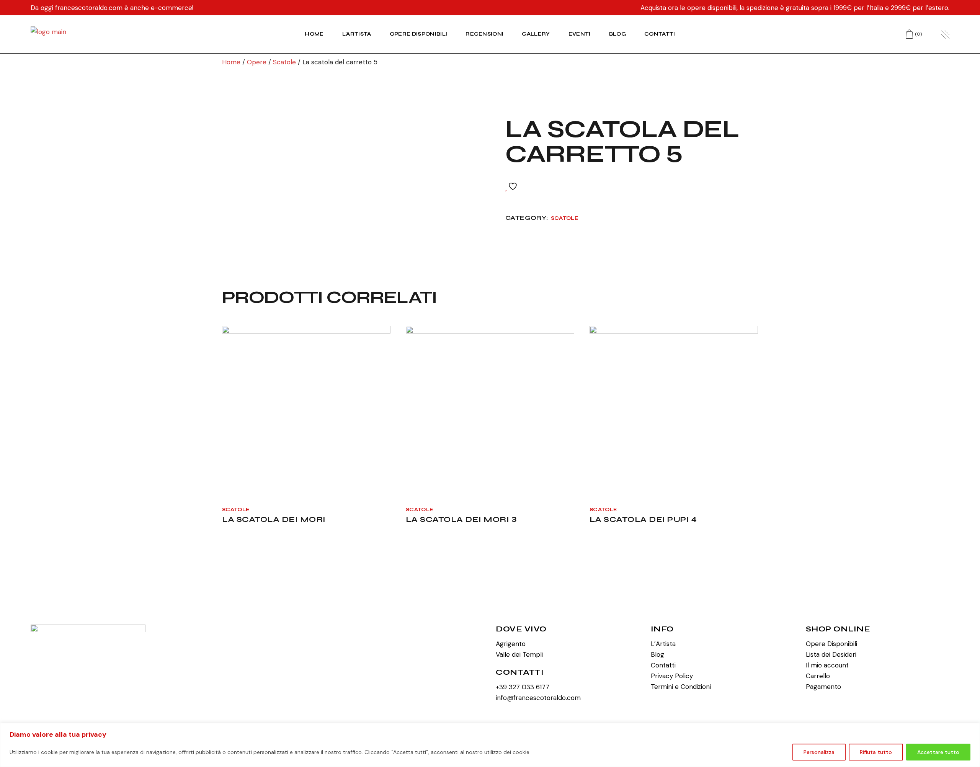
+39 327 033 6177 (522, 687)
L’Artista (663, 643)
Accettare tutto (938, 752)
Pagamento (823, 686)
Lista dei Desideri (831, 654)
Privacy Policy (672, 676)
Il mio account (827, 665)
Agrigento (511, 643)
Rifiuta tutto (876, 752)
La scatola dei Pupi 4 (643, 519)
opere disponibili (712, 7)
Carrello (818, 676)
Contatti (663, 665)
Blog (657, 654)
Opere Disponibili (831, 643)
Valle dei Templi (519, 654)
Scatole (564, 218)
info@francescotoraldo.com (538, 697)
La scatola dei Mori (274, 519)
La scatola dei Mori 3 (461, 519)
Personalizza (819, 752)
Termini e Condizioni (681, 686)
